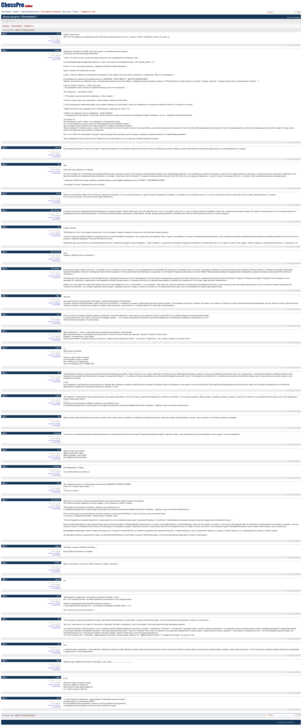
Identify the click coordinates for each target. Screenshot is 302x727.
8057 (4, 416)
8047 (4, 210)
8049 (4, 252)
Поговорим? (17, 26)
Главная (5, 26)
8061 (4, 483)
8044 (4, 147)
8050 (4, 268)
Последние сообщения (50, 12)
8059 (4, 450)
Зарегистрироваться (30, 12)
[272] (33, 30)
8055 (4, 373)
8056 (4, 396)
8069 (4, 661)
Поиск (75, 12)
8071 (4, 698)
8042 (4, 33)
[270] (25, 30)
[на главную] (17, 7)
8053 (4, 331)
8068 (4, 644)
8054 (4, 348)
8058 (4, 433)
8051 (4, 296)
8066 (4, 596)
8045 (4, 164)
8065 (4, 579)
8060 (4, 466)
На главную (6, 12)
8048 (4, 227)
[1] (12, 30)
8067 (4, 619)
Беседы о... (29, 26)
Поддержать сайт (88, 12)
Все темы (67, 12)
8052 (4, 314)
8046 (4, 193)
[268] (17, 30)
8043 (4, 50)
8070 (4, 677)
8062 (4, 500)
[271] (29, 30)
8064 (4, 563)
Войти (16, 12)
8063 (4, 546)
